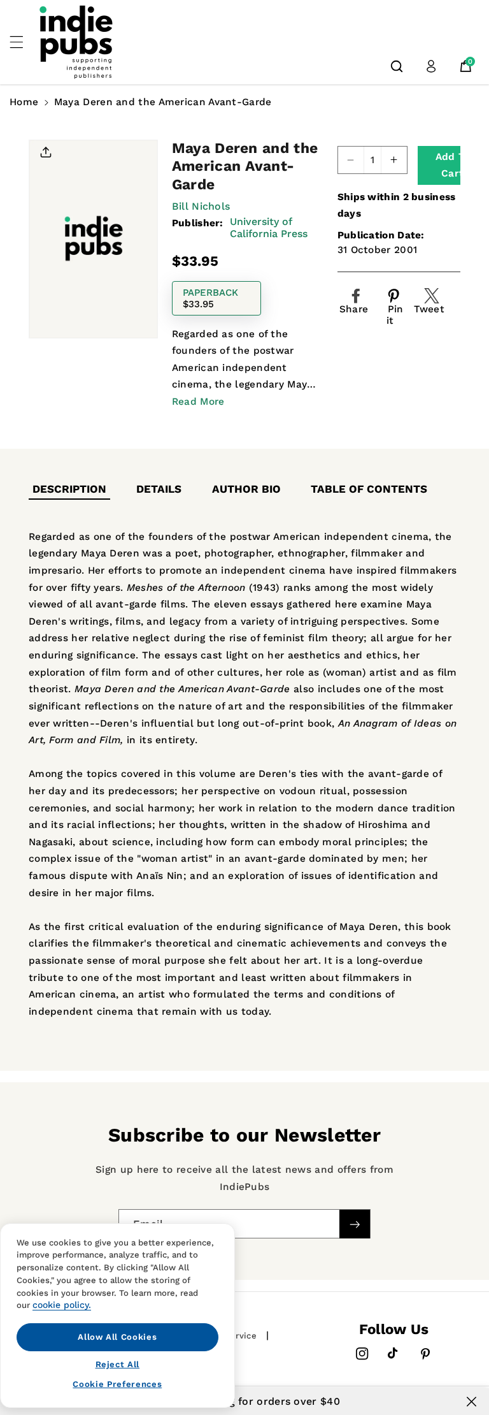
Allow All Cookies (117, 1337)
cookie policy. (61, 1305)
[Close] (471, 1401)
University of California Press (269, 227)
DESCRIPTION (69, 489)
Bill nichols (201, 206)
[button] (24, 42)
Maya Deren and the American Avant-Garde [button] (163, 102)
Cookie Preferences (117, 1384)
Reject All (118, 1364)
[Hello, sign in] (431, 66)
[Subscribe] (354, 1224)
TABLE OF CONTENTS (369, 489)
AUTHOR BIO (246, 489)
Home (24, 102)
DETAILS (158, 489)
